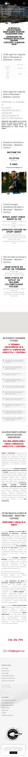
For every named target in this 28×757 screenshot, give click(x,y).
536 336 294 (15, 639)
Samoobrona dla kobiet (8, 678)
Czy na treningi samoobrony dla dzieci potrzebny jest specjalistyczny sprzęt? (14, 386)
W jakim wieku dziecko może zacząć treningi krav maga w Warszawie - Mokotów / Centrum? (13, 368)
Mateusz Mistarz (14, 154)
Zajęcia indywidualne (7, 705)
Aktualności (5, 710)
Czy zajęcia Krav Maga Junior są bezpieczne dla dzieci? (13, 374)
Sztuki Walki (5, 673)
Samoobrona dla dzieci (8, 680)
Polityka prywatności (7, 715)
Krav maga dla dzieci (7, 703)
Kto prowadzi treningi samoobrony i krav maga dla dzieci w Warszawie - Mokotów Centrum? (14, 419)
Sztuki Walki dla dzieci (8, 675)
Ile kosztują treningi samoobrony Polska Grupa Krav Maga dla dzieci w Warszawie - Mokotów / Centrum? (14, 412)
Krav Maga (5, 668)
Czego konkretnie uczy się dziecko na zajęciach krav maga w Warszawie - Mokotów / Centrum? (14, 393)
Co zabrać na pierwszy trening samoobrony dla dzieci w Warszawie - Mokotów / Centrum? (14, 380)
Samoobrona (5, 670)
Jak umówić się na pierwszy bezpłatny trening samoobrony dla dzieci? (14, 399)
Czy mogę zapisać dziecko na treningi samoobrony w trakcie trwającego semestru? (14, 361)
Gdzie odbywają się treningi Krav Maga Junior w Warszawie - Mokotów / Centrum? (14, 405)
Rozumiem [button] (13, 752)
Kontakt (4, 712)
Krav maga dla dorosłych (9, 700)
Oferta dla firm (6, 707)
